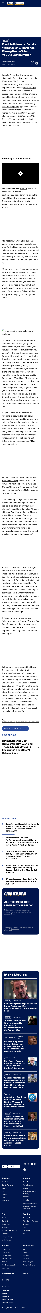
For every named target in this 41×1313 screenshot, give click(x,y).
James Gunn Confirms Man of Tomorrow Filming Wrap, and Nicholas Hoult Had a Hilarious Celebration (15, 1102)
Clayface (26, 1197)
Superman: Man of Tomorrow (29, 1207)
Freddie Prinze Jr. (8, 722)
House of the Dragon (9, 1230)
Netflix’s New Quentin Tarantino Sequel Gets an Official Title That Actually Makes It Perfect (15, 1140)
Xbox (24, 1227)
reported (23, 666)
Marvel (4, 1188)
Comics (5, 1178)
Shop (25, 1274)
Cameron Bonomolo (9, 61)
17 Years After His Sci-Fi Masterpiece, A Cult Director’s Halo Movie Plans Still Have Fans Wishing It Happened (15, 1083)
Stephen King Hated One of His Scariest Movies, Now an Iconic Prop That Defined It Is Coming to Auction (15, 1046)
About (4, 1293)
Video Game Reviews (30, 1221)
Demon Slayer (7, 1255)
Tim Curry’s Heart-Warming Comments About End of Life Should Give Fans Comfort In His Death (14, 1121)
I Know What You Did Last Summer (27, 722)
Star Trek (26, 1259)
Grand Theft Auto (29, 1265)
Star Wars (26, 1255)
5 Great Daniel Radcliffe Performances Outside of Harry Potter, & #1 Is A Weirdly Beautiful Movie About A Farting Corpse (21, 841)
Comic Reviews (7, 1185)
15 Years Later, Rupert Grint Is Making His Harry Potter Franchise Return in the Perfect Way (15, 1025)
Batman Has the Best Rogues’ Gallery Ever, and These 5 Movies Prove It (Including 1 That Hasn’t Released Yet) (17, 746)
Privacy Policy (8, 930)
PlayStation (27, 1230)
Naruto (4, 1262)
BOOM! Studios (7, 1201)
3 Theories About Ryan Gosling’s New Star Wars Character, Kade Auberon (21, 881)
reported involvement (11, 698)
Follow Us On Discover (14, 728)
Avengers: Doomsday (30, 1203)
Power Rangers (28, 1262)
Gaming (26, 1214)
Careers (5, 1296)
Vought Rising (7, 1237)
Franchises (28, 1245)
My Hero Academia (9, 1265)
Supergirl (26, 1188)
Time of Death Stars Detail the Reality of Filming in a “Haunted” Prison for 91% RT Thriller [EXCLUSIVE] (21, 855)
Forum (5, 1280)
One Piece (5, 1268)
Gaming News (27, 1218)
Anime (5, 1245)
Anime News (6, 1249)
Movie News (27, 1182)
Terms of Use (15, 929)
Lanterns (5, 1234)
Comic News (6, 1182)
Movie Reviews (28, 1185)
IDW (3, 1197)
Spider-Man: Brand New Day (29, 1192)
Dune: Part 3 (27, 1200)
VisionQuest (6, 1240)
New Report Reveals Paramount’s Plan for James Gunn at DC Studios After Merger (14, 1064)
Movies (5, 40)
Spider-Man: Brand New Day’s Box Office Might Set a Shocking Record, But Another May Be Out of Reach (21, 869)
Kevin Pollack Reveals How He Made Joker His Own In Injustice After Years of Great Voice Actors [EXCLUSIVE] (22, 827)
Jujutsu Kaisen (7, 1259)
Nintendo (26, 1224)
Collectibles (10, 1038)
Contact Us (6, 1287)
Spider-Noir (6, 1224)
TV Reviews (6, 1221)
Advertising (7, 1290)
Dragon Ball (6, 1252)
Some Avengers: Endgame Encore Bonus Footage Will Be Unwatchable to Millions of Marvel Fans (20, 1007)
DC (3, 1191)
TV (3, 1214)
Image (4, 1194)
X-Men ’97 (5, 1227)
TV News (5, 1218)
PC (24, 1234)
